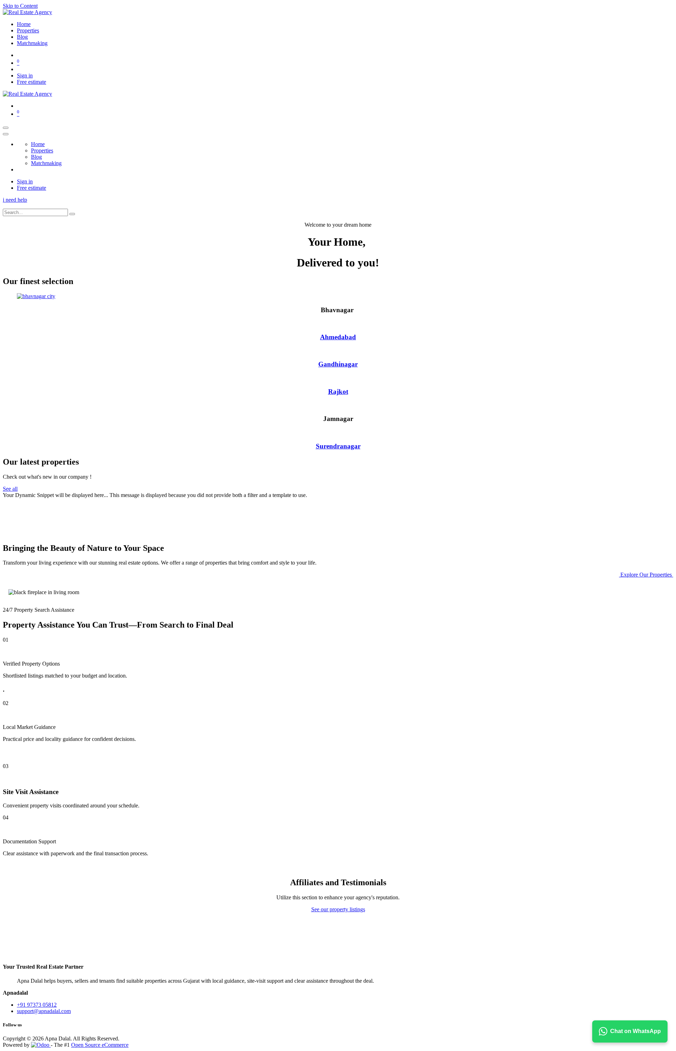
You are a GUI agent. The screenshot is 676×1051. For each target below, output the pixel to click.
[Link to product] (36, 296)
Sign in (25, 75)
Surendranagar (338, 446)
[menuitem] (24, 24)
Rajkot (338, 391)
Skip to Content (20, 6)
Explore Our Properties (646, 575)
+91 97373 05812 (37, 1005)
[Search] (72, 214)
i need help (15, 200)
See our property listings (338, 909)
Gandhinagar (338, 364)
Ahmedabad (338, 337)
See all (10, 489)
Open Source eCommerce (100, 1045)
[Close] (5, 134)
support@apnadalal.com (44, 1011)
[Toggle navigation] (5, 128)
